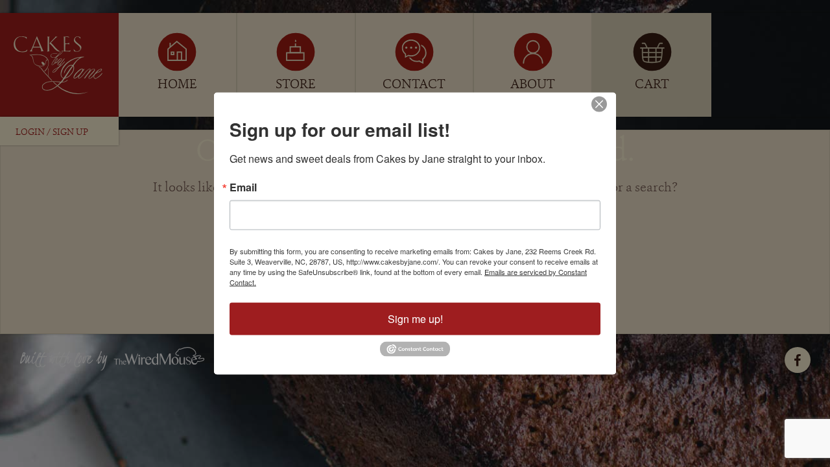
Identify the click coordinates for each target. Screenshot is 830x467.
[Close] (599, 104)
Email (243, 187)
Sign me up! (415, 318)
